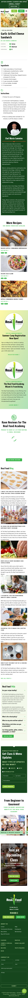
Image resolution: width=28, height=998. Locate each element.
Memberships (18, 931)
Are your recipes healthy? (9, 690)
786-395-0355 (14, 876)
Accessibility (13, 994)
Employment (18, 929)
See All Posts (6, 678)
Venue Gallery (20, 943)
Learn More (13, 405)
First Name (3, 960)
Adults (13, 768)
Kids (5, 768)
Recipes (3, 948)
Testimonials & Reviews (6, 929)
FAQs (16, 927)
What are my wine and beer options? (12, 720)
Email (16, 964)
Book (21, 11)
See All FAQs (8, 736)
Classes (3, 940)
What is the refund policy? (9, 716)
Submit (14, 986)
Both (20, 768)
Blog (2, 951)
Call (14, 11)
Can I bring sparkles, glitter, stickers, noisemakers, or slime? (12, 731)
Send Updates (8, 786)
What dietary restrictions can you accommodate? (11, 725)
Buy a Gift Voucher (5, 934)
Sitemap (19, 994)
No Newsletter (9, 772)
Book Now (14, 6)
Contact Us (5, 957)
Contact (2, 927)
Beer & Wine (4, 931)
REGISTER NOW (13, 355)
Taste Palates (20, 948)
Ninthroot (17, 996)
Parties (17, 940)
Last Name (17, 960)
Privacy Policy (6, 994)
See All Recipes (7, 30)
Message (3, 972)
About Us (4, 924)
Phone (2, 964)
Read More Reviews (13, 460)
